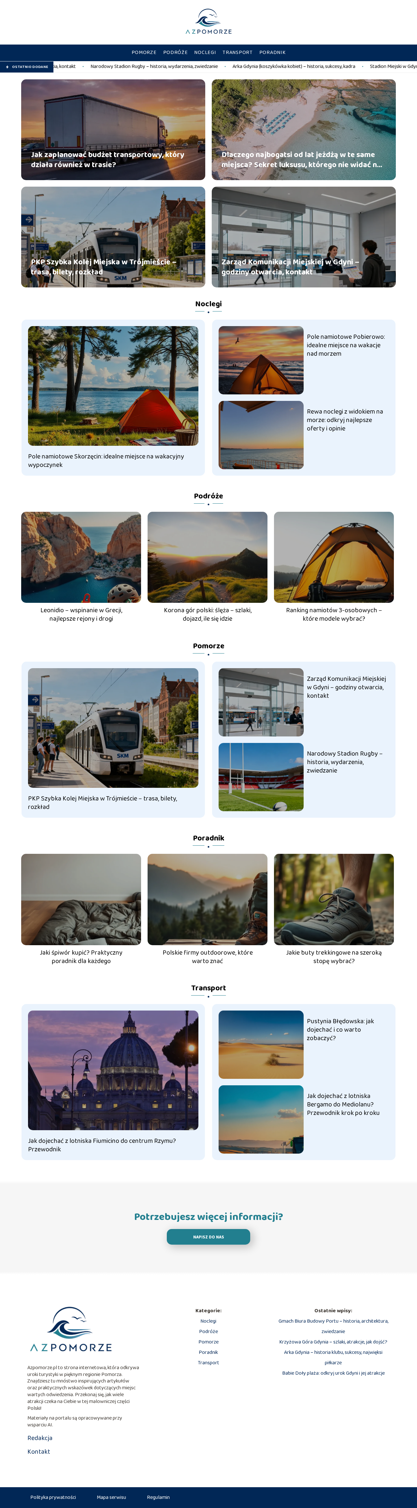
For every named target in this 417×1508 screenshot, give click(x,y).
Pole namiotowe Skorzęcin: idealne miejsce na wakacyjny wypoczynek (106, 460)
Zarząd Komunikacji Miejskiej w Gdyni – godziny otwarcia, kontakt (290, 267)
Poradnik (272, 52)
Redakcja (39, 1438)
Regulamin (158, 1497)
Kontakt (38, 1452)
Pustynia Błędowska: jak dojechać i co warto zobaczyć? (340, 1029)
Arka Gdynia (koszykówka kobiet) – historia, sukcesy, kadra (196, 66)
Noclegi (205, 52)
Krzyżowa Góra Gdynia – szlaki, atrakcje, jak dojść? (333, 1342)
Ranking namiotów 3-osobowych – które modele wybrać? (334, 614)
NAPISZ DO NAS (208, 1237)
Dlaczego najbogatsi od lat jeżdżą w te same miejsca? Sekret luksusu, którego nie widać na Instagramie (301, 160)
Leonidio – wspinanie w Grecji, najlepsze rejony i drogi (81, 614)
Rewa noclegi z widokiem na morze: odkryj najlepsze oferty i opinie (345, 420)
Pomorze (144, 52)
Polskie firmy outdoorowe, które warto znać (208, 956)
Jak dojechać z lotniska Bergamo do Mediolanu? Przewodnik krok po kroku (343, 1104)
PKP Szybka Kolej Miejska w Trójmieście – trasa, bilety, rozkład (104, 267)
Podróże (175, 52)
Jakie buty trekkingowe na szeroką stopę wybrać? (334, 956)
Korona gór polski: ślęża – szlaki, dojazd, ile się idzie (208, 614)
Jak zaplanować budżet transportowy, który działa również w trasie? (107, 160)
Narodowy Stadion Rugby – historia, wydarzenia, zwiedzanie (345, 762)
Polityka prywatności (53, 1497)
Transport (237, 52)
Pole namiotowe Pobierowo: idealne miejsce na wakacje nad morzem (346, 345)
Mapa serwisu (111, 1497)
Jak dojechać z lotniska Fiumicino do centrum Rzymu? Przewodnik (102, 1145)
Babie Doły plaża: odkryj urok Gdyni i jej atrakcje (333, 1373)
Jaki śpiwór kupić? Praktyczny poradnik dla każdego (81, 956)
